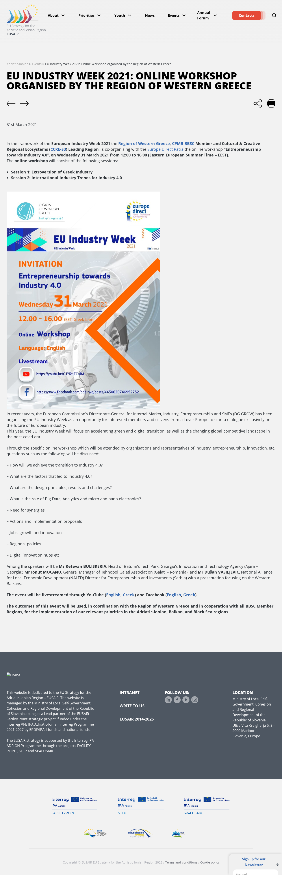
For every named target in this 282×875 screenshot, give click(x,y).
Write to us (132, 705)
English (113, 594)
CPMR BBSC (183, 143)
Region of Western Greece (144, 143)
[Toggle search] (274, 15)
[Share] (258, 103)
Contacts (246, 15)
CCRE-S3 (58, 149)
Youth (119, 15)
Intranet (129, 692)
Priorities (86, 15)
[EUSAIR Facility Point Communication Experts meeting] (24, 103)
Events (174, 15)
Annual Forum (203, 15)
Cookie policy (209, 862)
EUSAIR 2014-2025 (137, 719)
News (150, 15)
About (53, 15)
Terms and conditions (181, 862)
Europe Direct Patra (165, 149)
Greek (129, 594)
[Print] (271, 103)
